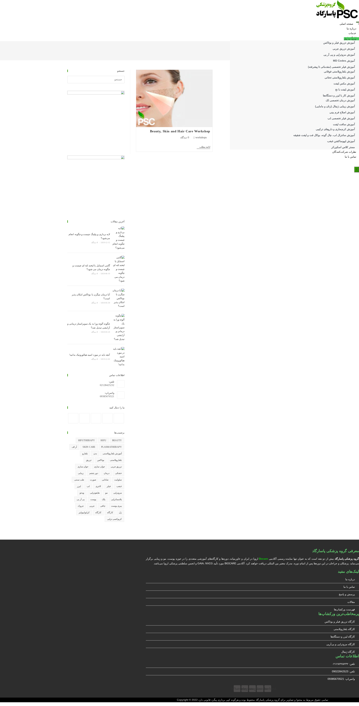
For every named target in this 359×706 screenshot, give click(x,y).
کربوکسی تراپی (114, 519)
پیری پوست (116, 506)
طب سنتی (79, 479)
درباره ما (351, 28)
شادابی (105, 479)
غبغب (119, 486)
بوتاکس (100, 460)
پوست (93, 499)
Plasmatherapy (111, 447)
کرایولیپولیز (84, 512)
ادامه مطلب (203, 147)
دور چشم (93, 473)
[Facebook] (119, 418)
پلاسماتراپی (116, 499)
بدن (95, 453)
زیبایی (81, 473)
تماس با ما (350, 156)
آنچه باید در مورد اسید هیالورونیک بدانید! (89, 354)
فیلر (109, 486)
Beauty (117, 440)
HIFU (103, 440)
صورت (93, 479)
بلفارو (85, 453)
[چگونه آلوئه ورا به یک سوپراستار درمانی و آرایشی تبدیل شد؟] (118, 327)
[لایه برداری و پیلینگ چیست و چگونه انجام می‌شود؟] (118, 238)
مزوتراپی (117, 493)
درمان (106, 473)
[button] (351, 38)
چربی (91, 506)
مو (106, 493)
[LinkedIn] (96, 418)
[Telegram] (73, 418)
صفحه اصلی (346, 23)
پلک (103, 499)
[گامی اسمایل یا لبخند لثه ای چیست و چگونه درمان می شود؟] (118, 269)
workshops (201, 137)
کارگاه (110, 512)
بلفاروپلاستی (116, 460)
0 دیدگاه (184, 137)
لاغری (98, 486)
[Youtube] (84, 418)
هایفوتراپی (94, 493)
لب (88, 486)
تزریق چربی (116, 466)
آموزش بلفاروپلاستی (112, 453)
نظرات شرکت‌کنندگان (344, 151)
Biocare (263, 558)
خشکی (118, 473)
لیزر (79, 486)
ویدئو (82, 493)
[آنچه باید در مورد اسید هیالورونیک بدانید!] (118, 356)
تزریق (88, 460)
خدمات (352, 33)
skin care (89, 447)
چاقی (102, 506)
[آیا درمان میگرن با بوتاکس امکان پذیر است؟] (118, 298)
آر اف (74, 447)
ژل (120, 512)
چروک (81, 506)
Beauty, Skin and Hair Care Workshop (180, 131)
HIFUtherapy (86, 440)
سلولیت (118, 479)
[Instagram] (107, 418)
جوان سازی (99, 466)
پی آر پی (81, 499)
